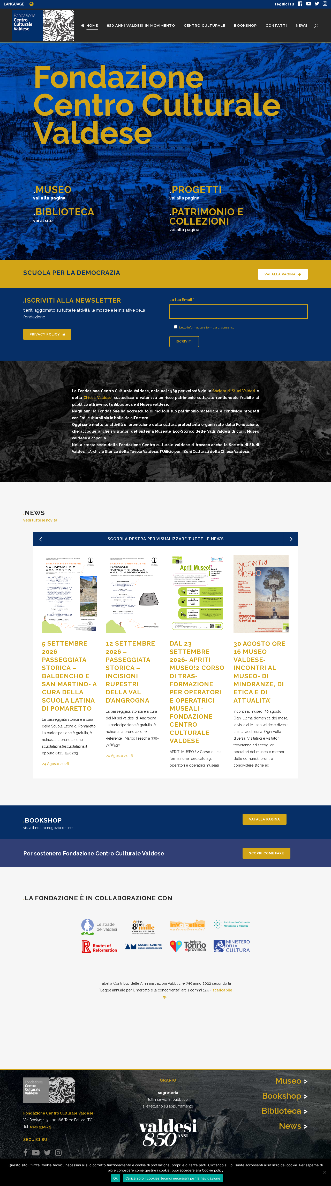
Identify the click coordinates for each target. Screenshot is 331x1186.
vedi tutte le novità (40, 520)
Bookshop (281, 1096)
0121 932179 (40, 1127)
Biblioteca (281, 1111)
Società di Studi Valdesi (233, 391)
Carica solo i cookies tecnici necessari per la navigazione (173, 1178)
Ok (115, 1178)
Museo (288, 1080)
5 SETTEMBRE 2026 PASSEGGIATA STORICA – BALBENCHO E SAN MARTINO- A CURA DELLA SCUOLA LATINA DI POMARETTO (69, 676)
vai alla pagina (280, 274)
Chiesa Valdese (97, 398)
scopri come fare (266, 853)
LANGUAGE (14, 4)
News (290, 1126)
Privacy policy (45, 334)
